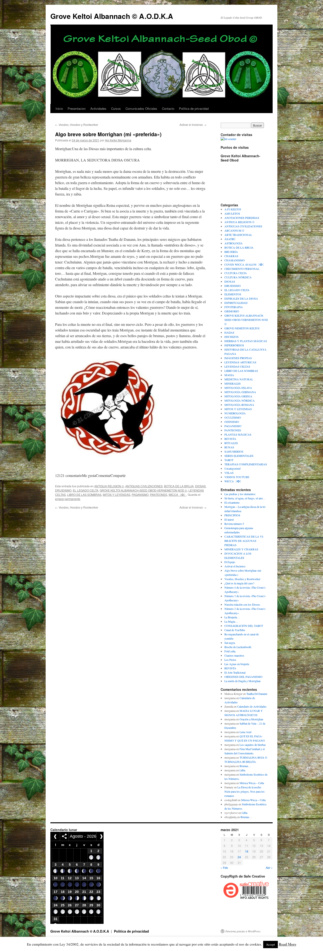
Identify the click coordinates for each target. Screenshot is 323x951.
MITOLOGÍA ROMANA (239, 405)
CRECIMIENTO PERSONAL (241, 269)
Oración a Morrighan (251, 719)
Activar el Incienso (192, 125)
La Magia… (231, 621)
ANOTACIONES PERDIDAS (241, 218)
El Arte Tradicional (234, 672)
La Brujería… (232, 617)
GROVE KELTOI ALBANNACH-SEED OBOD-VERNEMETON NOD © (143, 490)
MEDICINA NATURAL (238, 379)
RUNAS (229, 447)
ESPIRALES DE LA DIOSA (241, 298)
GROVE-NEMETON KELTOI (241, 328)
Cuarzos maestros (234, 655)
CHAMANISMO (234, 260)
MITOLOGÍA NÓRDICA (239, 400)
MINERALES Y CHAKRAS (241, 549)
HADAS (229, 332)
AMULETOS (232, 213)
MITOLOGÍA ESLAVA (238, 388)
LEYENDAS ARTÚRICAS (240, 362)
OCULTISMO (232, 417)
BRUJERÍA (231, 252)
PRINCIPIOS (232, 515)
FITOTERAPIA (233, 307)
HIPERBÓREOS (234, 345)
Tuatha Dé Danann (256, 694)
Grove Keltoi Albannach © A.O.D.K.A (111, 16)
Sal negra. (230, 643)
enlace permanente (67, 499)
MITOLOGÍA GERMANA (240, 392)
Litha (242, 770)
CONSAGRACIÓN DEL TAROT (243, 626)
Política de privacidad (194, 108)
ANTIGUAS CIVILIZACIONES (144, 486)
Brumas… (245, 766)
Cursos (116, 108)
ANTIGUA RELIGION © (109, 486)
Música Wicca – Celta (252, 783)
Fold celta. (230, 651)
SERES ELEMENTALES (238, 456)
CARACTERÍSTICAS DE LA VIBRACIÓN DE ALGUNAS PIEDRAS (244, 541)
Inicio (59, 108)
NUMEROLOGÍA (235, 413)
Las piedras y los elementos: (240, 494)
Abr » (269, 868)
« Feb (224, 868)
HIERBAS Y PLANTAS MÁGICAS (245, 341)
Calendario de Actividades (251, 706)
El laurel (229, 519)
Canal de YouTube (234, 630)
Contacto (168, 108)
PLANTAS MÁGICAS (237, 434)
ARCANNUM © (234, 230)
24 (239, 857)
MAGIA (229, 375)
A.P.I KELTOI (232, 209)
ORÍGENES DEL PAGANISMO (243, 677)
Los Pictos (230, 660)
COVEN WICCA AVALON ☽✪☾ (244, 264)
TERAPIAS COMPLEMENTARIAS (245, 464)
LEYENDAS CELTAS (237, 366)
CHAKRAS (231, 256)
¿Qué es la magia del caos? (239, 583)
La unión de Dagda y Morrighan (242, 681)
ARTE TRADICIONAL (238, 235)
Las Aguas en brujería (236, 664)
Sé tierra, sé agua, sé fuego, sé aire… (245, 498)
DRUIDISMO (63, 490)
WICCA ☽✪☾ (177, 494)
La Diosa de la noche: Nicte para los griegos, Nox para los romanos (244, 791)
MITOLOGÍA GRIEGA (238, 396)
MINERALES (232, 383)
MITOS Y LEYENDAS (116, 494)
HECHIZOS (231, 337)
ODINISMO (231, 422)
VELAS (229, 473)
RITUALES (231, 443)
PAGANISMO (140, 494)
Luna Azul (245, 732)
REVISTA (230, 439)
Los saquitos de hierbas (253, 745)
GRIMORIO (231, 311)
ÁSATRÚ (230, 239)
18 (246, 851)
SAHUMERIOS (233, 451)
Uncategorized (232, 468)
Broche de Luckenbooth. (238, 647)
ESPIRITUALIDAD (236, 303)
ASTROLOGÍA (233, 243)
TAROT (228, 460)
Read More (287, 944)
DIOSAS (200, 486)
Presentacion (77, 108)
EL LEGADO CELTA (85, 490)
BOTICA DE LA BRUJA (179, 486)
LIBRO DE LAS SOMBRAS (84, 494)
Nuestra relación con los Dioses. (242, 604)
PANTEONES (158, 494)
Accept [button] (270, 944)
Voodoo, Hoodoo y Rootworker (76, 125)
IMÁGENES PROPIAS (238, 358)
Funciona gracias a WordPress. (243, 931)
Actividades (98, 108)
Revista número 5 (234, 524)
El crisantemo (232, 502)
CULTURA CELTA (235, 273)
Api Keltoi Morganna (118, 140)
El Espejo (229, 562)
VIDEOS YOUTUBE (236, 477)
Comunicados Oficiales (141, 108)
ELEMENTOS (232, 294)
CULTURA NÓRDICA (238, 277)
